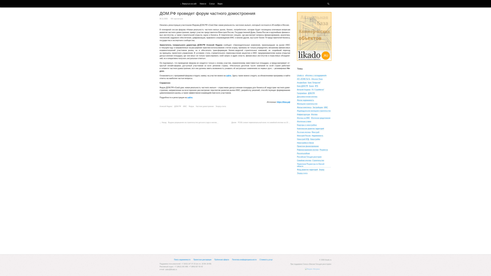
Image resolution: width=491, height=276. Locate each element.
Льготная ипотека (304, 132)
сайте (228, 75)
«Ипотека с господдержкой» (316, 75)
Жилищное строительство (307, 104)
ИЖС (185, 106)
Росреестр (324, 150)
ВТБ (316, 86)
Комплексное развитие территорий (310, 129)
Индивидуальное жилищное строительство (314, 111)
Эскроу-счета (221, 106)
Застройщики (318, 107)
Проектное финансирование (308, 146)
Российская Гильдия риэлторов (309, 157)
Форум (191, 106)
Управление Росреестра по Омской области (310, 165)
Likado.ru (300, 75)
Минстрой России (304, 136)
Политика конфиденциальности (244, 260)
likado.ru (167, 4)
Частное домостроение (205, 106)
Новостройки (315, 139)
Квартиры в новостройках (307, 125)
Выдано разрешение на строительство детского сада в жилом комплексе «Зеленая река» (190, 122)
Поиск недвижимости (182, 260)
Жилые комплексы (304, 107)
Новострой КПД (303, 139)
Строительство (318, 160)
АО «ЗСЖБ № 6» (303, 79)
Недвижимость (317, 136)
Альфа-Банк (302, 83)
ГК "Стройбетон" (318, 90)
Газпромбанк (302, 93)
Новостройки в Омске (305, 143)
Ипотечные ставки (304, 121)
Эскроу (321, 170)
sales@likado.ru (171, 269)
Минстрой (315, 132)
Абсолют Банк (317, 79)
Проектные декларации (202, 260)
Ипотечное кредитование (320, 118)
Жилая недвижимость (305, 100)
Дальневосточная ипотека (307, 97)
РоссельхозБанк (303, 153)
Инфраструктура (303, 114)
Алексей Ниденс (166, 106)
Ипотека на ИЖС (303, 118)
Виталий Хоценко (303, 90)
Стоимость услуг (266, 260)
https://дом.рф (283, 102)
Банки (311, 86)
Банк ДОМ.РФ (302, 86)
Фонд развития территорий (307, 170)
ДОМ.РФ (177, 106)
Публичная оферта (221, 260)
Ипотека (314, 114)
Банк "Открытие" (314, 83)
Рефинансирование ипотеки (308, 150)
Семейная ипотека (304, 160)
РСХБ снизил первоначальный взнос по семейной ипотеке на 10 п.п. (260, 122)
